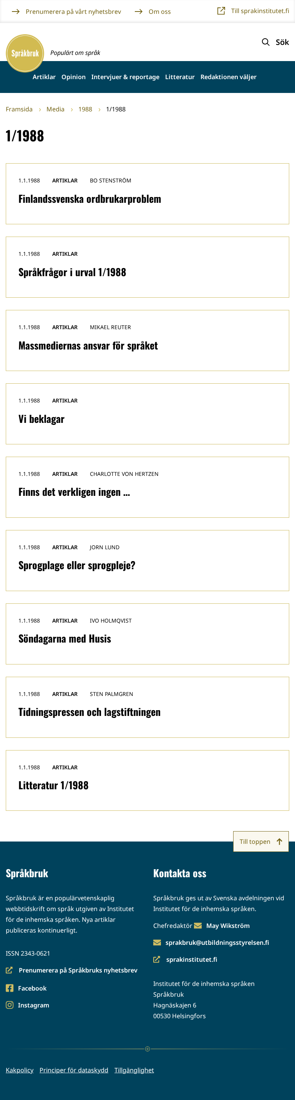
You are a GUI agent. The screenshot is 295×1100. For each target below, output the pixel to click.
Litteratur (180, 77)
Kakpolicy (19, 1070)
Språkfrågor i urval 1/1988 (72, 271)
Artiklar (44, 77)
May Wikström (228, 925)
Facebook (32, 989)
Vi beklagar (41, 418)
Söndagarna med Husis (64, 638)
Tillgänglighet (134, 1070)
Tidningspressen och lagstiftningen (89, 711)
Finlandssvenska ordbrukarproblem (89, 198)
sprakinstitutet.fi (185, 960)
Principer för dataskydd (74, 1070)
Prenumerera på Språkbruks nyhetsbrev (72, 971)
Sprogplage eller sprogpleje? (77, 564)
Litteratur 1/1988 (53, 784)
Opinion (73, 77)
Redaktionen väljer (229, 77)
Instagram (33, 1006)
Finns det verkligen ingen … (74, 491)
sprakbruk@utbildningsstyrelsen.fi (217, 942)
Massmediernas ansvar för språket (88, 345)
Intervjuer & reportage (125, 77)
